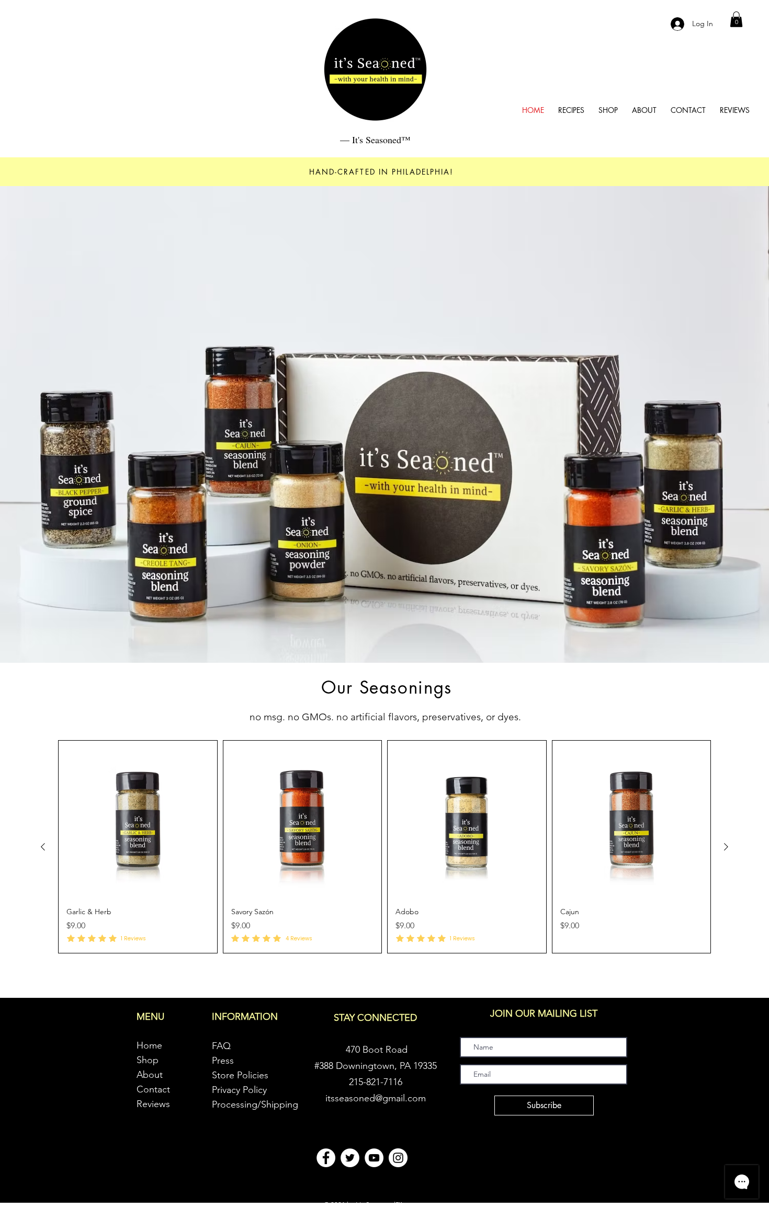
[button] (736, 19)
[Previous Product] (43, 846)
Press (223, 1060)
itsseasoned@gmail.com (375, 1098)
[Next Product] (726, 846)
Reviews (153, 1104)
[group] (384, 847)
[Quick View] (138, 820)
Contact (153, 1089)
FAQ (221, 1046)
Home (149, 1045)
